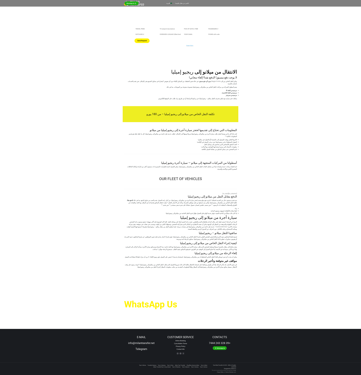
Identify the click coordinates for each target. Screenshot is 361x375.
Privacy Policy (180, 346)
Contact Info (181, 349)
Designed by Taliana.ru (230, 368)
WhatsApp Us (150, 304)
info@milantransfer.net (141, 343)
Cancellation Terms (180, 343)
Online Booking (180, 341)
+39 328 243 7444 (219, 343)
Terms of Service (229, 372)
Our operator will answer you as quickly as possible (153, 311)
